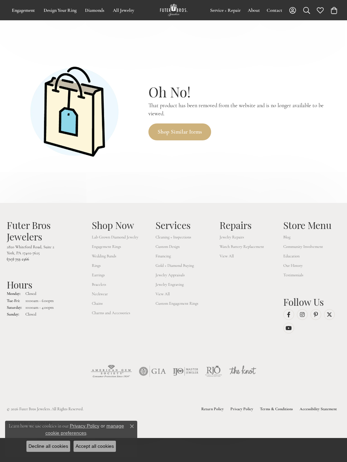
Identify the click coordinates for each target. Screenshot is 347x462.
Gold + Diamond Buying (175, 265)
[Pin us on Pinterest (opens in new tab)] (315, 314)
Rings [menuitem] (96, 265)
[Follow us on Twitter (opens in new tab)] (329, 314)
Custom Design (168, 246)
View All (163, 294)
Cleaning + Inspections (173, 237)
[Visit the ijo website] (185, 371)
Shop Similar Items (180, 131)
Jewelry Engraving (170, 284)
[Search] (306, 10)
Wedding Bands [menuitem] (104, 256)
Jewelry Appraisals (170, 275)
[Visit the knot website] (243, 371)
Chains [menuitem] (97, 303)
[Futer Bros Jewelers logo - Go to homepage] (174, 10)
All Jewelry (123, 10)
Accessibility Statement (318, 409)
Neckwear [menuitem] (100, 294)
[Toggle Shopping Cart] (334, 10)
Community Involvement (303, 246)
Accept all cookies (95, 446)
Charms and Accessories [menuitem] (111, 312)
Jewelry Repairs (232, 237)
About (254, 10)
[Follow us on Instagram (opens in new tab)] (302, 314)
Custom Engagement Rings (177, 303)
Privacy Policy (241, 409)
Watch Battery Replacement (242, 246)
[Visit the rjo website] (213, 371)
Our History (293, 265)
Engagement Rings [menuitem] (106, 246)
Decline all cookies (48, 446)
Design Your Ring (60, 10)
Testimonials (293, 275)
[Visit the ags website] (111, 371)
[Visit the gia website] (152, 371)
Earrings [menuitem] (98, 275)
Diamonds (94, 10)
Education (291, 256)
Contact (274, 10)
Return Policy (212, 409)
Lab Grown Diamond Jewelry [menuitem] (115, 237)
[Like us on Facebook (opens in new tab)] (288, 314)
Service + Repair (225, 10)
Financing (163, 256)
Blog (286, 237)
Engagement (23, 10)
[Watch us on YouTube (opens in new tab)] (288, 328)
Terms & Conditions (276, 409)
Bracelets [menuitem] (99, 284)
